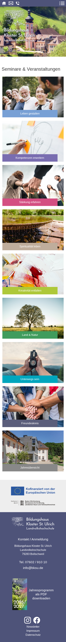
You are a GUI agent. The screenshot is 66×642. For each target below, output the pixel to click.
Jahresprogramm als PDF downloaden (41, 594)
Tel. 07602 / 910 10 (33, 562)
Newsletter (33, 626)
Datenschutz (33, 634)
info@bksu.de (33, 568)
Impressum (33, 630)
